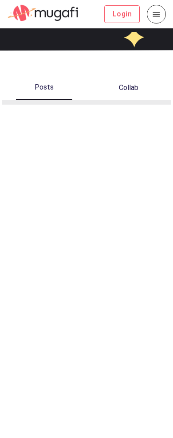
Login (122, 14)
